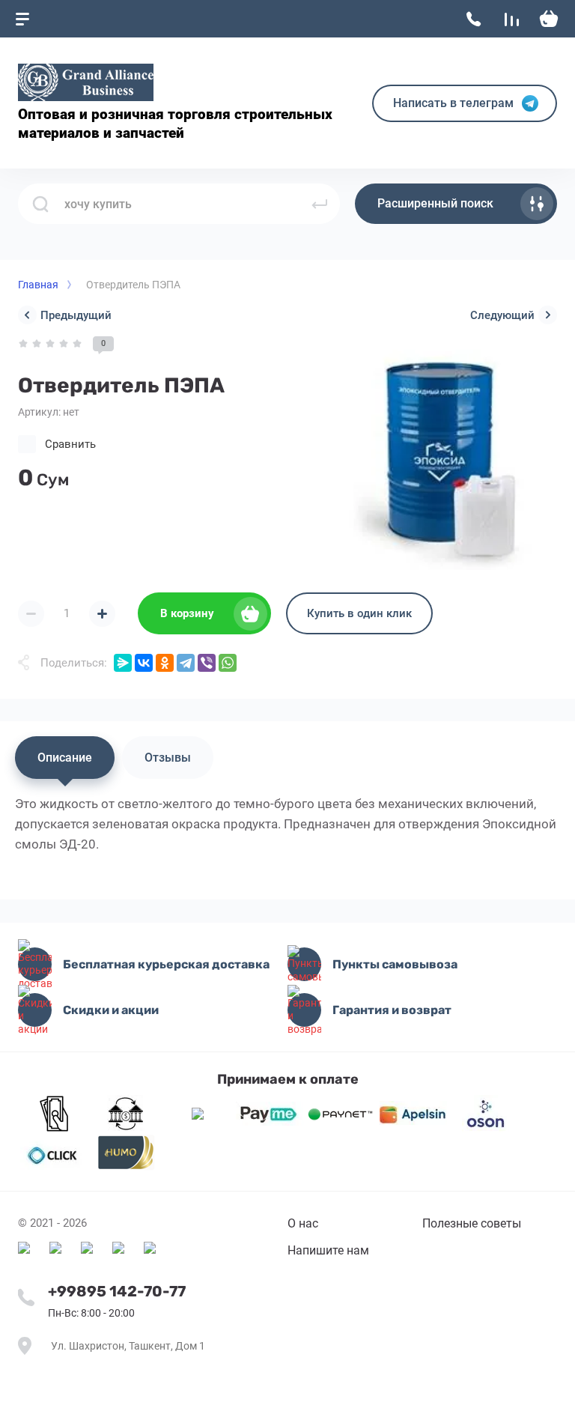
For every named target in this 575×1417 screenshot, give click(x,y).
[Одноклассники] (165, 663)
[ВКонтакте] (144, 663)
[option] (440, 453)
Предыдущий (76, 315)
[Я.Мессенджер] (123, 663)
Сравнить (70, 444)
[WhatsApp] (228, 663)
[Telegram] (186, 663)
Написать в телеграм (453, 103)
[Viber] (207, 663)
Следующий (502, 315)
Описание (64, 757)
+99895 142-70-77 (117, 1291)
